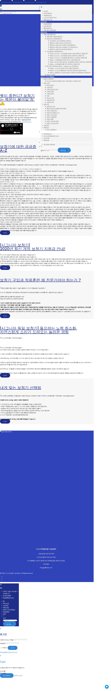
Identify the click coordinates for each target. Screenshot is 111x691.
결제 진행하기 (6, 675)
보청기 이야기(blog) (9, 610)
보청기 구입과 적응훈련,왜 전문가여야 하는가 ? (40, 280)
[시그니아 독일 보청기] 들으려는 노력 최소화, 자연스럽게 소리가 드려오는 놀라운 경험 (38, 330)
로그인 (12, 648)
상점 (4, 614)
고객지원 (5, 605)
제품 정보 (6, 608)
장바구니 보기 (18, 675)
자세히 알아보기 (27, 122)
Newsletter (6, 612)
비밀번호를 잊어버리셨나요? (8, 652)
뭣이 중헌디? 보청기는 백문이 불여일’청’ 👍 (17, 99)
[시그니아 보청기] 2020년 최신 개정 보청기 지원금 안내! (32, 247)
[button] (41, 146)
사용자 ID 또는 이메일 (7, 640)
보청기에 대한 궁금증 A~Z (18, 148)
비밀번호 (3, 643)
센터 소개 (6, 603)
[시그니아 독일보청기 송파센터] (23, 2)
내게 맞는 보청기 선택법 (20, 387)
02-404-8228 (7, 596)
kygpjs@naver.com (8, 598)
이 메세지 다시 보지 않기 (31, 689)
